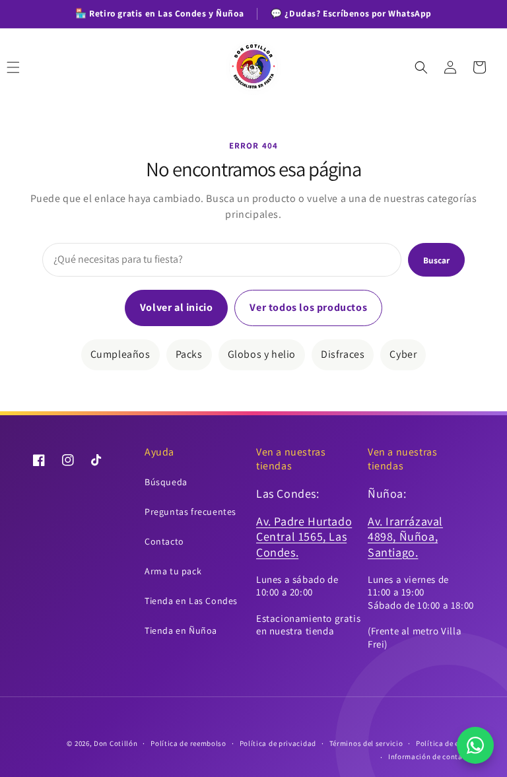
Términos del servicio (366, 743)
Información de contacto (431, 756)
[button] (27, 67)
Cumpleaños (120, 354)
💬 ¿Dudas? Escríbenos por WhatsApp (351, 13)
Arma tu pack (173, 571)
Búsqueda (166, 482)
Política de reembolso (188, 743)
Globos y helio (262, 354)
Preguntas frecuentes (190, 512)
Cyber (403, 354)
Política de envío (445, 743)
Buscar (436, 260)
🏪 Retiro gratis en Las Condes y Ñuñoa (159, 13)
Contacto (164, 541)
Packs (189, 354)
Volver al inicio (176, 307)
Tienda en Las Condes (191, 601)
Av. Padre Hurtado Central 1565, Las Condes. (304, 537)
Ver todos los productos (308, 307)
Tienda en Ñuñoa (181, 630)
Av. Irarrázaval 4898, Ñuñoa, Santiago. (405, 537)
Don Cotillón (115, 743)
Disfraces (342, 354)
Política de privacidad (278, 743)
